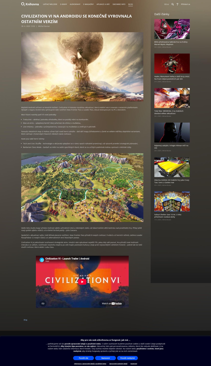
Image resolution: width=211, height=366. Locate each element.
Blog (25, 320)
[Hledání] (172, 4)
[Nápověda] (177, 4)
